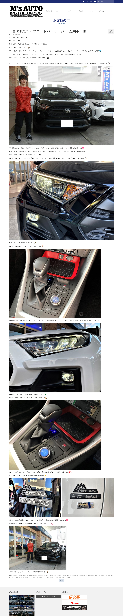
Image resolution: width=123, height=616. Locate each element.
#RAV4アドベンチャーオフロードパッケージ (47, 575)
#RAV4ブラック (78, 575)
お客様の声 (17, 34)
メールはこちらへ (49, 596)
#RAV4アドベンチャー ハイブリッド (30, 575)
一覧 (61, 580)
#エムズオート (15, 577)
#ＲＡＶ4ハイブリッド (61, 575)
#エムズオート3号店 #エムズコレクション (36, 577)
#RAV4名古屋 (97, 575)
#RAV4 (11, 575)
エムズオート (67, 577)
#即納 (60, 577)
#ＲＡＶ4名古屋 (104, 575)
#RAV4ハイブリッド (71, 575)
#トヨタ (56, 577)
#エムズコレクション (50, 577)
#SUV (109, 575)
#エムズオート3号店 (23, 577)
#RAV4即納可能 (91, 575)
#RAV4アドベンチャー (17, 575)
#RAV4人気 (84, 575)
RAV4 (63, 577)
